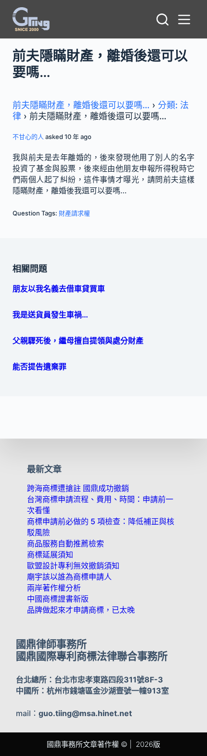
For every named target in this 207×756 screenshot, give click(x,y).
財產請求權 (74, 213)
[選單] (186, 19)
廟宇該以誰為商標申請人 (69, 576)
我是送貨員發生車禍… (50, 314)
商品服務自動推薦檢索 (65, 543)
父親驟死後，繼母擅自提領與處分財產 (78, 340)
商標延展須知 (50, 554)
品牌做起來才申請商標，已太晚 (81, 610)
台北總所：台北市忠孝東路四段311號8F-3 (89, 679)
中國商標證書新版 (58, 599)
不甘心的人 (28, 136)
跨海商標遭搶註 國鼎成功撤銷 (78, 488)
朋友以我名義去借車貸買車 (59, 288)
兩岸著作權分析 (54, 587)
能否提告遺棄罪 (39, 366)
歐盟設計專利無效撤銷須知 (73, 565)
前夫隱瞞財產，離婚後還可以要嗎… (81, 105)
